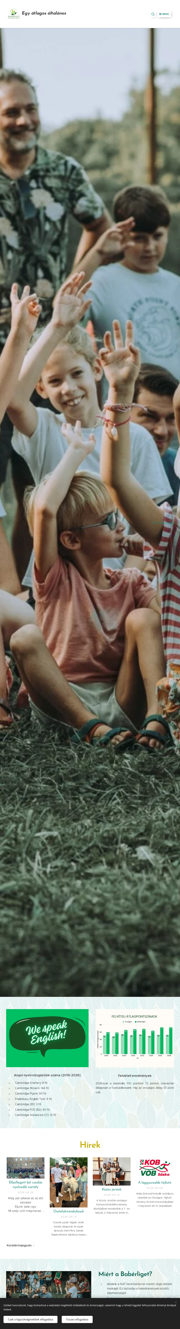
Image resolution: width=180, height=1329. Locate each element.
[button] (153, 14)
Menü (165, 14)
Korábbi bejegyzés (19, 1245)
